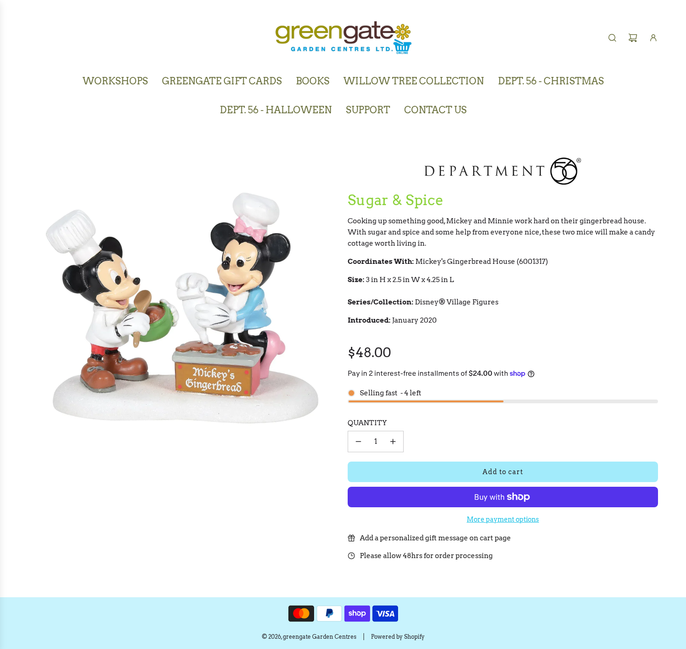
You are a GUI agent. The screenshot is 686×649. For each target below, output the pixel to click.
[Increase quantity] (393, 441)
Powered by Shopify (398, 636)
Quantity (367, 423)
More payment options (503, 519)
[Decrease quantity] (358, 441)
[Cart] (633, 38)
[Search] (612, 38)
